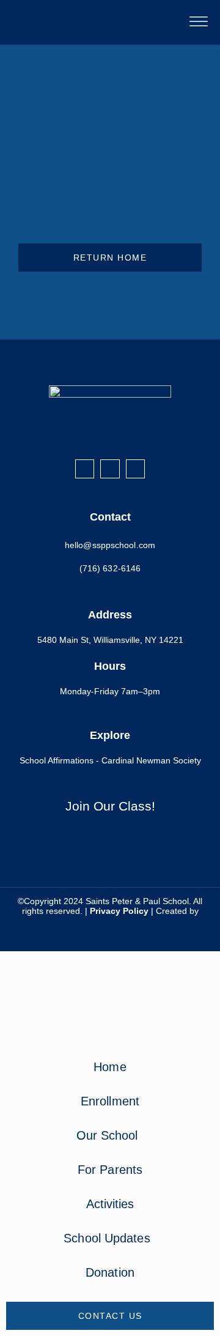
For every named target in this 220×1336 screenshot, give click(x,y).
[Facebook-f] (84, 468)
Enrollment (110, 1101)
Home (110, 1067)
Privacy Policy (119, 911)
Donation (110, 1272)
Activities (110, 1204)
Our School (107, 1135)
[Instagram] (109, 468)
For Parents (110, 1169)
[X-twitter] (135, 468)
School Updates (107, 1238)
